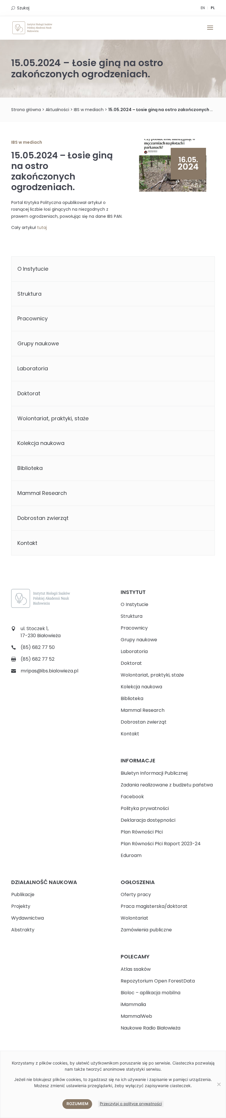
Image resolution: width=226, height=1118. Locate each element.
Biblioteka (30, 468)
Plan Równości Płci (142, 832)
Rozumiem (77, 1103)
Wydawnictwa (27, 918)
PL (213, 7)
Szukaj (23, 8)
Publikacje (22, 894)
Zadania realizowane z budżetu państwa (167, 784)
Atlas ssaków (136, 969)
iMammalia (133, 1004)
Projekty (20, 906)
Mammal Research (42, 493)
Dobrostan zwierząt (43, 518)
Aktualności (57, 110)
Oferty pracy (136, 894)
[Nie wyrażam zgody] (219, 1084)
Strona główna (26, 110)
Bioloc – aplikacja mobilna (150, 992)
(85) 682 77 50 (38, 647)
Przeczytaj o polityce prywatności (131, 1103)
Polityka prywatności (145, 808)
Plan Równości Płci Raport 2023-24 (161, 843)
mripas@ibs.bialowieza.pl (49, 670)
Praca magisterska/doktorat (154, 906)
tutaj (42, 227)
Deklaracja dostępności (148, 820)
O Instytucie (32, 268)
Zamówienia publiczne (146, 929)
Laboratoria (32, 368)
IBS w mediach (89, 110)
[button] (210, 31)
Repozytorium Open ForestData (158, 981)
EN (203, 7)
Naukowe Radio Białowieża (150, 1028)
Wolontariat (134, 918)
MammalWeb (136, 1016)
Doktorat (28, 393)
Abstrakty (22, 929)
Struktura (29, 293)
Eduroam (131, 855)
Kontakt (27, 543)
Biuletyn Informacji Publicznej (154, 773)
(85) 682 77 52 (37, 659)
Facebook (132, 796)
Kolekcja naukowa (40, 443)
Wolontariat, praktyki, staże (53, 418)
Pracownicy (32, 318)
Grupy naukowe (38, 343)
